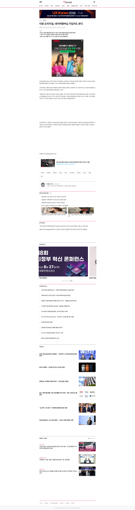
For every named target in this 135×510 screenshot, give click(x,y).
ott (42, 176)
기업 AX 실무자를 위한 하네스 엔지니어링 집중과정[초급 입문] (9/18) (57, 32)
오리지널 (72, 173)
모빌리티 (57, 6)
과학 (81, 6)
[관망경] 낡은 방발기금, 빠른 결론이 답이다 (52, 327)
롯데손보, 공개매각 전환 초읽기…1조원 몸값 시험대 (53, 381)
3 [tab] (65, 280)
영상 (66, 173)
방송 (61, 173)
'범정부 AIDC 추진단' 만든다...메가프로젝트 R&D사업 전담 (56, 295)
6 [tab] (69, 280)
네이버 (42, 173)
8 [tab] (72, 280)
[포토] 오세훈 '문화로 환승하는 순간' (50, 338)
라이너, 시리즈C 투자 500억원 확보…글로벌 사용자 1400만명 (61, 186)
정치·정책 (87, 6)
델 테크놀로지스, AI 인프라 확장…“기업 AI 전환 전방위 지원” (56, 420)
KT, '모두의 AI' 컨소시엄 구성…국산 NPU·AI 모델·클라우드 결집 (57, 317)
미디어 (44, 20)
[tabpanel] (67, 263)
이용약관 (46, 503)
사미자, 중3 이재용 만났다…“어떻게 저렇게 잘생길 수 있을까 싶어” (58, 290)
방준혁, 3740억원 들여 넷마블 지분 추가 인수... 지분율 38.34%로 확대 (58, 301)
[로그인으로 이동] (94, 2)
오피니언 (94, 6)
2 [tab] (63, 280)
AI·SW (41, 6)
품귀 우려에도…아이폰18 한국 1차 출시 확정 (52, 367)
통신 (63, 6)
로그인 (41, 503)
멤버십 (55, 173)
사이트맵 (67, 503)
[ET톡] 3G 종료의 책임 (47, 322)
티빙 (85, 173)
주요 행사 (42, 244)
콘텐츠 (78, 173)
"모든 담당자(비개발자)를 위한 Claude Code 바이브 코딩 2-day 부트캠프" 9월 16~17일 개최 (63, 226)
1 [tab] (62, 280)
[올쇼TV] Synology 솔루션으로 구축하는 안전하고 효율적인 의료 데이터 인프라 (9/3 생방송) (63, 229)
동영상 (48, 173)
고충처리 (61, 503)
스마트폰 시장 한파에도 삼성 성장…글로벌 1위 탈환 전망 (55, 306)
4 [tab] (66, 280)
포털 (90, 173)
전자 (52, 6)
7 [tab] (71, 280)
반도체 (46, 6)
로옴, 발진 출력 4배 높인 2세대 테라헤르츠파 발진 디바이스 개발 (73, 162)
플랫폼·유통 (74, 6)
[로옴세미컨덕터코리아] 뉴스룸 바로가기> (66, 164)
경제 (68, 6)
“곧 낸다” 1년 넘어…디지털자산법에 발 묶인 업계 (53, 408)
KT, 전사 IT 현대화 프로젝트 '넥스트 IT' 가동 (52, 333)
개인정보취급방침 (54, 503)
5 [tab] (68, 280)
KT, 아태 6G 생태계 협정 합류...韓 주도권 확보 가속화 (54, 311)
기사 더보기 (56, 184)
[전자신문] (67, 2)
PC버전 (72, 503)
